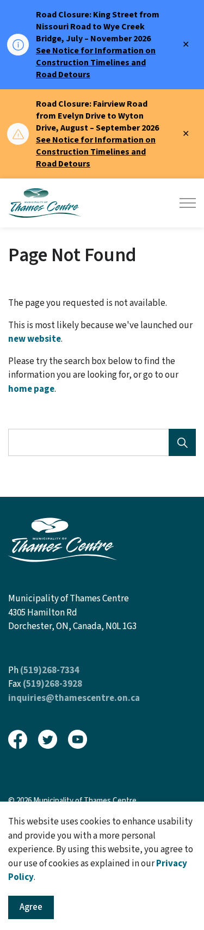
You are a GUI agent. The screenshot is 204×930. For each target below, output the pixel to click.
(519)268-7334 (49, 670)
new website (34, 339)
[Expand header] (187, 202)
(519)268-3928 (52, 684)
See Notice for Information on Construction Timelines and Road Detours (96, 63)
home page (31, 389)
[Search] (182, 442)
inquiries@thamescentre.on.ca (74, 698)
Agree (31, 907)
